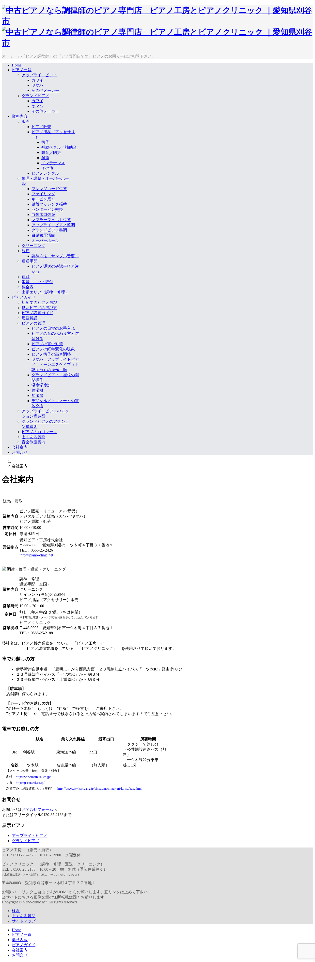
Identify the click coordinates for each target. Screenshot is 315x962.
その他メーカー (45, 90)
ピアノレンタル (45, 173)
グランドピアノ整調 (49, 230)
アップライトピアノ (39, 75)
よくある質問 (33, 437)
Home (16, 65)
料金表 (27, 287)
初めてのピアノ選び (39, 302)
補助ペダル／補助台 (59, 147)
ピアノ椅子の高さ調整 (51, 354)
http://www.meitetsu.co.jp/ (33, 777)
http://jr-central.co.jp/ (30, 782)
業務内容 (20, 116)
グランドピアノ (35, 96)
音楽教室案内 (33, 442)
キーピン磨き (43, 199)
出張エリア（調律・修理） (45, 292)
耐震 (45, 158)
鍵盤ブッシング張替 (49, 204)
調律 (26, 251)
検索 (16, 911)
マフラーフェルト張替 (51, 220)
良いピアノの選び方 (39, 308)
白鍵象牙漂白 (43, 235)
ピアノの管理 (33, 323)
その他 (47, 168)
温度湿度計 (41, 385)
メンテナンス (53, 163)
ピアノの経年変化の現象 (53, 349)
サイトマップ (23, 921)
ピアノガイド (23, 297)
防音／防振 (51, 152)
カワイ (37, 80)
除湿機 (37, 390)
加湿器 (37, 395)
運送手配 (29, 261)
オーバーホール (45, 240)
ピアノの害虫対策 (47, 344)
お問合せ (20, 452)
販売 (26, 121)
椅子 (45, 142)
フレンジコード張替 (49, 189)
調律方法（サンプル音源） (55, 256)
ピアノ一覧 (22, 70)
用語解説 (29, 318)
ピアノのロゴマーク (39, 432)
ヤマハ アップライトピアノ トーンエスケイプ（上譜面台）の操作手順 (55, 364)
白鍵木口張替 (43, 214)
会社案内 (20, 447)
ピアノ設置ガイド (37, 313)
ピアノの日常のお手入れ (53, 328)
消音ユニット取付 (37, 282)
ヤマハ (37, 85)
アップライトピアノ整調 (53, 225)
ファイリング (43, 194)
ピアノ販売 (41, 127)
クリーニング (33, 246)
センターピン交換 (47, 209)
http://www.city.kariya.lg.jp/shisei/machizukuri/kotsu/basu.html (99, 788)
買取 (26, 277)
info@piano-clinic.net (36, 555)
